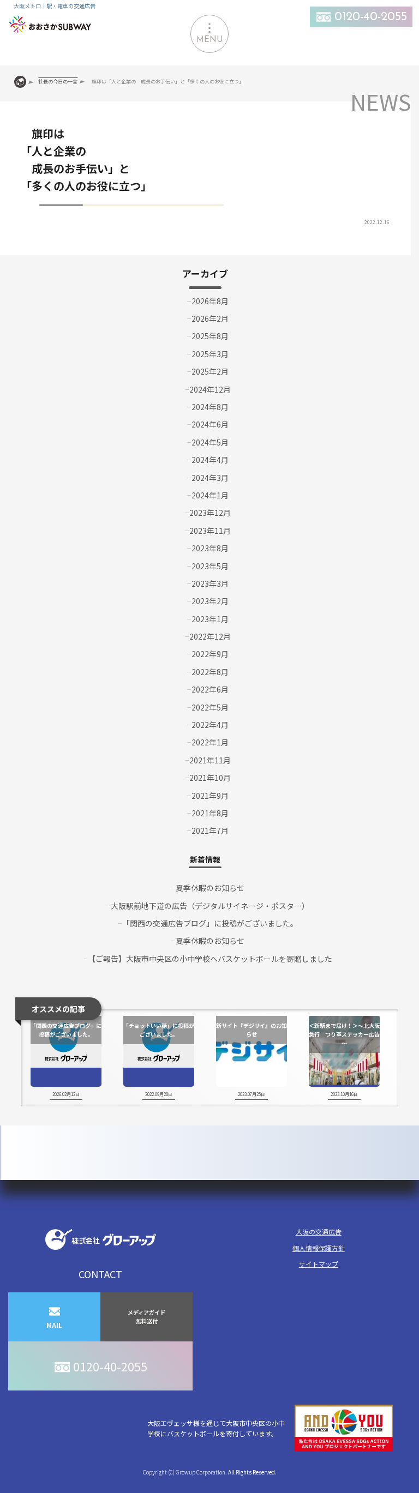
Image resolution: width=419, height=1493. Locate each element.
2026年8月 (210, 301)
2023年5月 (210, 566)
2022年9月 (210, 653)
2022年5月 (210, 707)
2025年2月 (210, 371)
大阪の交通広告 (319, 1231)
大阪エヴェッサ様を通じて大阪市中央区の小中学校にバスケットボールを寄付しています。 (216, 1428)
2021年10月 (210, 777)
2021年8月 (210, 813)
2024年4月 (210, 459)
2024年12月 (210, 389)
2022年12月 (210, 636)
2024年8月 (210, 406)
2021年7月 (210, 830)
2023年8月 (210, 548)
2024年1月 (210, 495)
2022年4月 (210, 724)
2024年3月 (210, 477)
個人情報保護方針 (318, 1248)
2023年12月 (210, 512)
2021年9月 (210, 795)
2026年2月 (210, 318)
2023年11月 (210, 530)
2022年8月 (210, 671)
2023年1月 (210, 618)
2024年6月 (210, 424)
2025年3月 (210, 353)
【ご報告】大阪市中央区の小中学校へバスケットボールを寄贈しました (210, 958)
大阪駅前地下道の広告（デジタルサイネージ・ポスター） (210, 905)
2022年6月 (210, 689)
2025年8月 (210, 335)
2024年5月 (210, 442)
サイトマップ (318, 1263)
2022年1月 (210, 742)
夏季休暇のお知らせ (210, 887)
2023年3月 (210, 583)
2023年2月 (210, 600)
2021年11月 (210, 760)
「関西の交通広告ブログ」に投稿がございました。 (210, 923)
